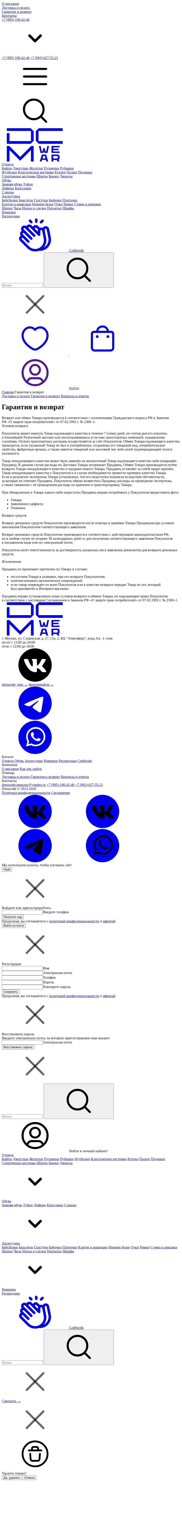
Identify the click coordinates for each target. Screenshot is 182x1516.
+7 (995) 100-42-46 (16, 20)
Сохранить (11, 991)
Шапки (7, 208)
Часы (17, 208)
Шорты (42, 176)
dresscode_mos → (15, 684)
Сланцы (8, 192)
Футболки (9, 172)
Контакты (9, 16)
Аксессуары (11, 196)
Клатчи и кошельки (16, 204)
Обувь (6, 180)
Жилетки (36, 168)
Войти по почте (14, 925)
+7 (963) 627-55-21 (44, 58)
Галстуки (41, 200)
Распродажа (11, 216)
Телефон (49, 977)
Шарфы (68, 208)
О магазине (10, 4)
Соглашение (60, 793)
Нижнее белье (42, 204)
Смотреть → (11, 1401)
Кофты (7, 168)
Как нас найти (31, 769)
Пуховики (51, 168)
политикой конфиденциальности (74, 921)
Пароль (48, 982)
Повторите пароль (57, 987)
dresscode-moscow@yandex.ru (24, 785)
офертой (109, 921)
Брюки (54, 176)
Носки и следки (34, 208)
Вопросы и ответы (75, 396)
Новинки (9, 212)
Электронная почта (57, 973)
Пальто (72, 172)
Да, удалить (12, 1477)
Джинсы (66, 176)
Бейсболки (10, 200)
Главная (8, 392)
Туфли (28, 184)
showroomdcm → (41, 684)
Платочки (69, 200)
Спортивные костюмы (19, 176)
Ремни (68, 204)
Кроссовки (23, 188)
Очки (58, 204)
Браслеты (26, 200)
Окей (7, 869)
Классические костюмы (36, 172)
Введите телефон (56, 912)
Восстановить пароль (18, 1047)
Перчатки (54, 208)
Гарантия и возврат (45, 396)
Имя (46, 968)
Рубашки (67, 168)
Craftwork (76, 250)
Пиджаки (85, 172)
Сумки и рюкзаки (87, 204)
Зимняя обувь (12, 184)
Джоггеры (20, 168)
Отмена (29, 1477)
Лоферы (8, 188)
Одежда (8, 164)
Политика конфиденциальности (26, 793)
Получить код (13, 917)
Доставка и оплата (16, 8)
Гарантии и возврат (17, 12)
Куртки (60, 172)
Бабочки (55, 200)
